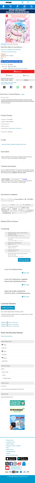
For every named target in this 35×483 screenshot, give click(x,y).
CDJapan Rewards (11, 451)
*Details (22, 94)
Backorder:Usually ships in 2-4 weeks (17, 68)
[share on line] (17, 86)
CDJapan (3, 322)
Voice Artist (15, 324)
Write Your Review (8, 307)
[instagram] (15, 464)
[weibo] (19, 464)
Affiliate (8, 453)
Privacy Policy (10, 440)
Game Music (16, 326)
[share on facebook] (11, 86)
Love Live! (4, 386)
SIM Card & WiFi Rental (12, 455)
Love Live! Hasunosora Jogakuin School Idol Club (13, 389)
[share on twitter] (4, 86)
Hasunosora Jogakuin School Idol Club (11, 49)
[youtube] (7, 468)
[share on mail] (31, 86)
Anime (9, 322)
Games (10, 326)
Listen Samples (24, 260)
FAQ (8, 447)
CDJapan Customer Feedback (14, 445)
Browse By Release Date (7, 397)
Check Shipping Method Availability (8, 82)
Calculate (26, 80)
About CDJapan (10, 444)
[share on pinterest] (24, 86)
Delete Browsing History (6, 336)
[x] (7, 464)
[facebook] (11, 464)
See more (26, 273)
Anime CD (15, 322)
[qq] (24, 464)
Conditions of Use (11, 442)
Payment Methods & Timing (7, 83)
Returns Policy (10, 449)
